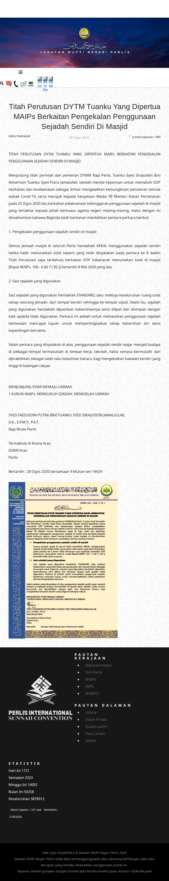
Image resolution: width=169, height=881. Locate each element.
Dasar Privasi (96, 719)
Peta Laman (95, 733)
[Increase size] (40, 82)
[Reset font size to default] (45, 83)
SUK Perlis (93, 672)
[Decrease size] (51, 82)
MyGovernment (98, 665)
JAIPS (89, 686)
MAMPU (92, 693)
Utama (91, 712)
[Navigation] (21, 72)
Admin (90, 740)
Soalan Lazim (96, 726)
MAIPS (90, 679)
